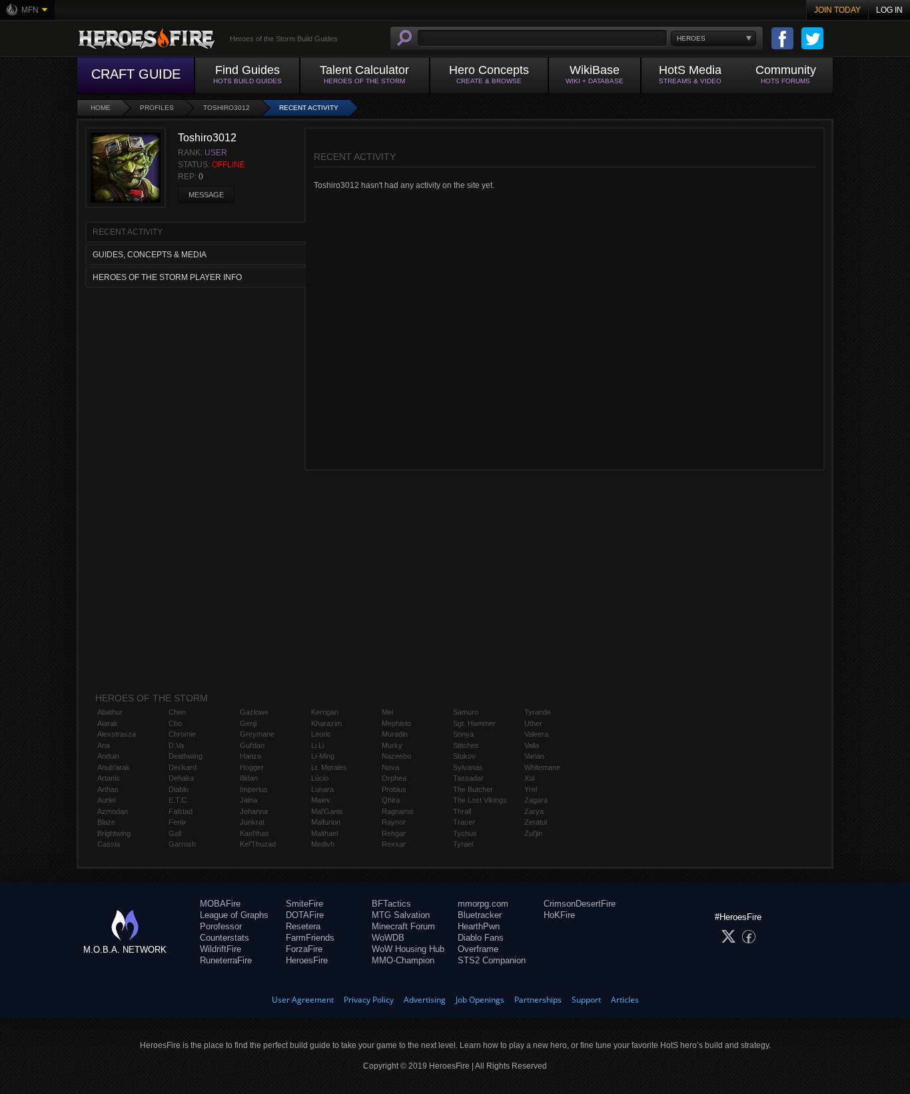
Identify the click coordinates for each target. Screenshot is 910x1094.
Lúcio (319, 778)
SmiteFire (304, 904)
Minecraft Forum (403, 926)
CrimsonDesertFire (580, 904)
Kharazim (326, 723)
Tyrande (537, 712)
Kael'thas (254, 833)
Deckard (183, 767)
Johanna (254, 811)
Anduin (108, 756)
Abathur (110, 712)
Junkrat (252, 822)
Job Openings (480, 999)
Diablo (179, 789)
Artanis (108, 778)
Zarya (534, 811)
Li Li (317, 745)
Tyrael (463, 844)
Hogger (252, 767)
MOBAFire (220, 904)
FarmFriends (310, 938)
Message (206, 195)
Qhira (391, 800)
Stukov (464, 756)
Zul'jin (533, 833)
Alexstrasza (116, 734)
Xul (529, 778)
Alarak (107, 723)
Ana (103, 745)
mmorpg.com (483, 904)
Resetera (303, 926)
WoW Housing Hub (408, 949)
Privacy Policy (369, 999)
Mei (387, 712)
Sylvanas (468, 767)
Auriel (106, 800)
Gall (175, 833)
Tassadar (468, 778)
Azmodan (112, 811)
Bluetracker (480, 915)
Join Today (837, 10)
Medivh (322, 844)
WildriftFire (220, 949)
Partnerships (538, 999)
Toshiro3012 (226, 107)
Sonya (463, 734)
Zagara (536, 800)
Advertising (425, 999)
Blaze (106, 822)
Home (101, 107)
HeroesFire (307, 960)
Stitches (466, 745)
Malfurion (325, 822)
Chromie (182, 734)
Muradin (395, 734)
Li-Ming (322, 756)
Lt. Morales (329, 767)
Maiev (320, 800)
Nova (390, 767)
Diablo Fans (481, 938)
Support (586, 999)
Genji (248, 723)
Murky (392, 745)
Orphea (394, 778)
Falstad (181, 811)
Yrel (530, 789)
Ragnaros (398, 811)
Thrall (462, 811)
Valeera (536, 734)
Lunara (322, 789)
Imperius (254, 789)
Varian (534, 756)
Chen (177, 712)
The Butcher (473, 789)
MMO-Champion (403, 960)
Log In (889, 10)
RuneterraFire (226, 960)
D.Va (176, 745)
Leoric (321, 734)
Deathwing (186, 756)
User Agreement (303, 999)
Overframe (478, 949)
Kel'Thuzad (258, 844)
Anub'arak (113, 767)
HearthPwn (479, 926)
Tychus (465, 833)
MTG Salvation (401, 915)
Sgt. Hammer (474, 723)
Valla (531, 745)
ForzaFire (304, 949)
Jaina (248, 800)
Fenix (178, 822)
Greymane (257, 734)
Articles (625, 999)
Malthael (324, 833)
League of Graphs (234, 915)
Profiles (157, 107)
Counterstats (224, 938)
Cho (175, 723)
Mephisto (396, 723)
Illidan (249, 778)
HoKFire (559, 915)
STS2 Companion (492, 960)
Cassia (108, 844)
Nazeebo (396, 756)
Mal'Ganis (327, 811)
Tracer (464, 822)
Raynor (394, 822)
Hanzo (250, 756)
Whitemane (542, 767)
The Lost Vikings (480, 800)
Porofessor (221, 926)
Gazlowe (254, 712)
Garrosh (182, 844)
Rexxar (394, 844)
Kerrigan (324, 712)
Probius (394, 789)
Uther (533, 723)
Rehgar (394, 833)
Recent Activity (308, 107)
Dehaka (181, 778)
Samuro (465, 712)
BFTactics (391, 904)
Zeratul (535, 822)
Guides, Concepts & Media (150, 254)
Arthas (108, 789)
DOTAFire (305, 915)
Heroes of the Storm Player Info (167, 277)
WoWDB (388, 938)
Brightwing (114, 833)
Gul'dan (252, 745)
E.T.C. (179, 800)
